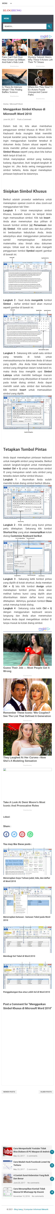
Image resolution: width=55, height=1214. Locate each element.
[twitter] (14, 834)
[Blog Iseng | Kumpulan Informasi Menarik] (12, 11)
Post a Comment (24, 119)
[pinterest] (22, 834)
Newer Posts (9, 1092)
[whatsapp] (30, 834)
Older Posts (46, 1092)
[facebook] (6, 834)
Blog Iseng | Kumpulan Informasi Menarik (31, 1209)
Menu (6, 18)
